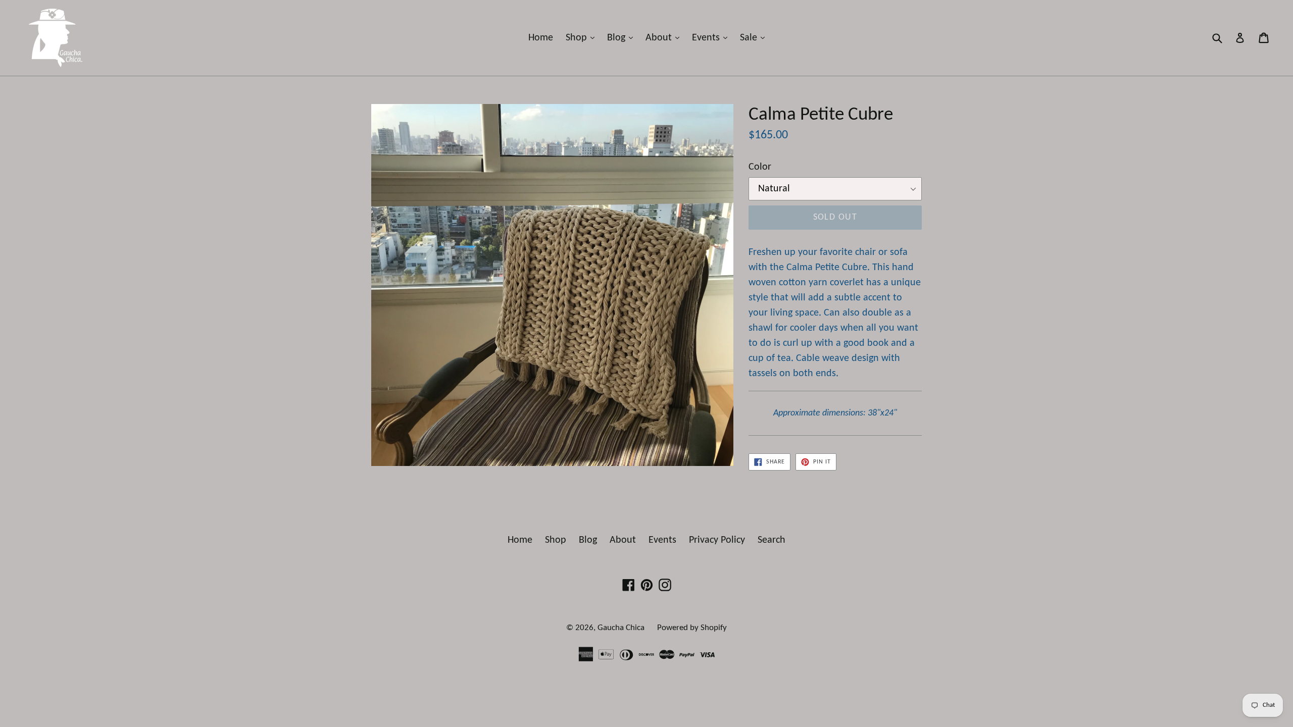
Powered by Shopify (692, 628)
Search (771, 540)
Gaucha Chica (621, 628)
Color (760, 167)
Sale (755, 37)
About (664, 37)
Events (712, 37)
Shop (583, 37)
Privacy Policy (717, 540)
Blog (622, 37)
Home (540, 38)
